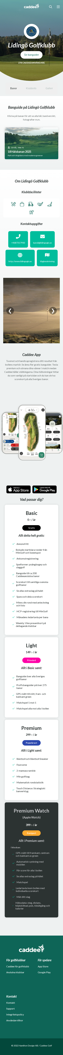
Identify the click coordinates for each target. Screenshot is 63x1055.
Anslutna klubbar (15, 972)
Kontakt (10, 1002)
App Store (43, 966)
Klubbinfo (31, 88)
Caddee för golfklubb (17, 966)
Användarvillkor (14, 1020)
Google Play (44, 972)
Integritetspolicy (15, 1014)
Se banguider (31, 55)
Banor (13, 88)
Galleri (49, 88)
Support (10, 1008)
